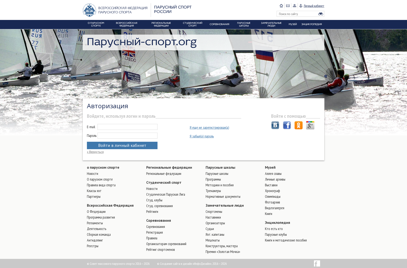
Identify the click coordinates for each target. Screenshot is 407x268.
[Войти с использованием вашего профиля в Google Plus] (310, 125)
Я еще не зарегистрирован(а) (209, 127)
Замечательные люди (225, 205)
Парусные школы (220, 167)
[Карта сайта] (294, 5)
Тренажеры (213, 190)
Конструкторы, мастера (222, 245)
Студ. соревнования (159, 205)
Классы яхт (94, 190)
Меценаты (213, 240)
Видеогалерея (274, 207)
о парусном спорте (103, 167)
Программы (213, 179)
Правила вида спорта (101, 184)
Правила (151, 238)
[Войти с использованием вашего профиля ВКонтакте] (275, 125)
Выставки (271, 184)
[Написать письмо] (287, 5)
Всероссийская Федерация (110, 205)
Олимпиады (272, 196)
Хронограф (272, 190)
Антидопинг (95, 240)
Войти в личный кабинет (122, 145)
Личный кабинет (314, 6)
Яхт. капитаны (215, 234)
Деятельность (96, 228)
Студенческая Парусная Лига (165, 194)
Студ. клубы (154, 200)
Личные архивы (275, 179)
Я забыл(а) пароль (202, 136)
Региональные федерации (169, 167)
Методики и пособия (220, 184)
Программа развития (101, 217)
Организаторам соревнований (166, 243)
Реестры (92, 245)
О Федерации (96, 211)
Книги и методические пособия (286, 240)
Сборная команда (99, 234)
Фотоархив (272, 202)
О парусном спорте (100, 179)
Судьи (210, 228)
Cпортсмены (214, 211)
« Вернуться (95, 152)
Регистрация (154, 232)
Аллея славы (273, 173)
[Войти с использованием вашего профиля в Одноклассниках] (298, 125)
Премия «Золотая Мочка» (223, 251)
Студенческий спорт (163, 182)
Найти (320, 13)
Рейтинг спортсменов (160, 249)
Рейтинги (152, 211)
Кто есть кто (274, 228)
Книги (268, 213)
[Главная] (281, 5)
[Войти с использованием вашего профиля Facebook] (287, 125)
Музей (270, 167)
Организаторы (215, 222)
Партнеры (93, 196)
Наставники (213, 217)
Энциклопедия (277, 222)
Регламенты (95, 222)
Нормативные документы (223, 196)
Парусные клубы (276, 234)
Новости (92, 173)
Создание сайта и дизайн (176, 263)
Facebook (317, 263)
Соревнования (158, 220)
